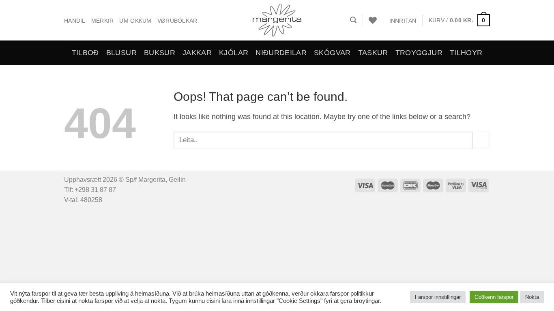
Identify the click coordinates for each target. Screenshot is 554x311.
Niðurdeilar (281, 53)
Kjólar (233, 53)
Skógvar (332, 53)
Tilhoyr (466, 53)
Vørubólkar (177, 20)
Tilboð (85, 53)
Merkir (102, 20)
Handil (75, 20)
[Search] (353, 20)
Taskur (373, 53)
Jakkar (197, 53)
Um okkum (135, 20)
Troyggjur (418, 53)
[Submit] (481, 140)
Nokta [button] (532, 297)
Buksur (159, 53)
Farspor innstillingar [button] (438, 297)
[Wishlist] (373, 20)
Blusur (121, 53)
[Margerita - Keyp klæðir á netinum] (277, 20)
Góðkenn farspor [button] (494, 297)
